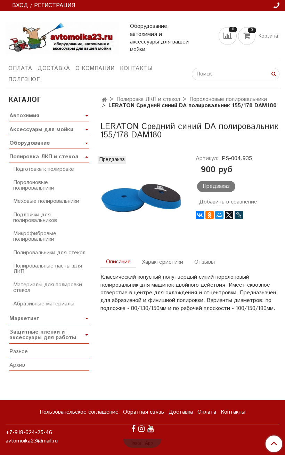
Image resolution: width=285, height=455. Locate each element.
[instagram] (141, 429)
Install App (142, 443)
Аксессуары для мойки (41, 130)
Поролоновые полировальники (228, 99)
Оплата (20, 68)
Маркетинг (24, 318)
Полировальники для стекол (49, 253)
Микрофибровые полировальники (34, 236)
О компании (94, 68)
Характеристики (162, 262)
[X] (229, 215)
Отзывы (204, 262)
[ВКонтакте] (200, 215)
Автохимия (24, 116)
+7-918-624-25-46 (29, 433)
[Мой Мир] (219, 215)
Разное (18, 352)
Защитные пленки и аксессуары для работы (42, 335)
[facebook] (133, 429)
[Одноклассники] (209, 215)
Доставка (54, 68)
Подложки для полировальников (35, 217)
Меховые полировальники (46, 201)
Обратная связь (143, 412)
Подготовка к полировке (43, 169)
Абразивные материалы (43, 304)
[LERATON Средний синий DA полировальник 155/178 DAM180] (142, 198)
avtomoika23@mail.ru (32, 441)
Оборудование (29, 143)
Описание (118, 262)
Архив (17, 365)
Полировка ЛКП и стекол (148, 99)
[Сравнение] (228, 36)
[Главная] (104, 100)
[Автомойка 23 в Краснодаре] (62, 37)
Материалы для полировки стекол (47, 287)
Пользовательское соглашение (79, 412)
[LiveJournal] (239, 215)
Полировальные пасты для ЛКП (47, 269)
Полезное (24, 79)
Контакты (136, 68)
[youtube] (150, 429)
